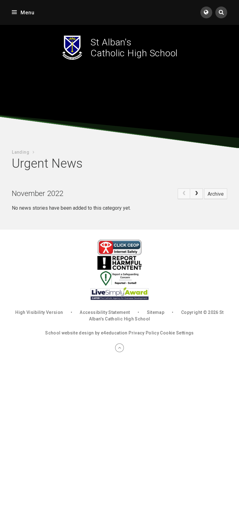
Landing (20, 152)
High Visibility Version (39, 312)
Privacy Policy (144, 332)
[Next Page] (196, 194)
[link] (184, 194)
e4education (114, 332)
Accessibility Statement (105, 312)
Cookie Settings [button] (177, 332)
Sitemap (155, 312)
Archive (216, 194)
